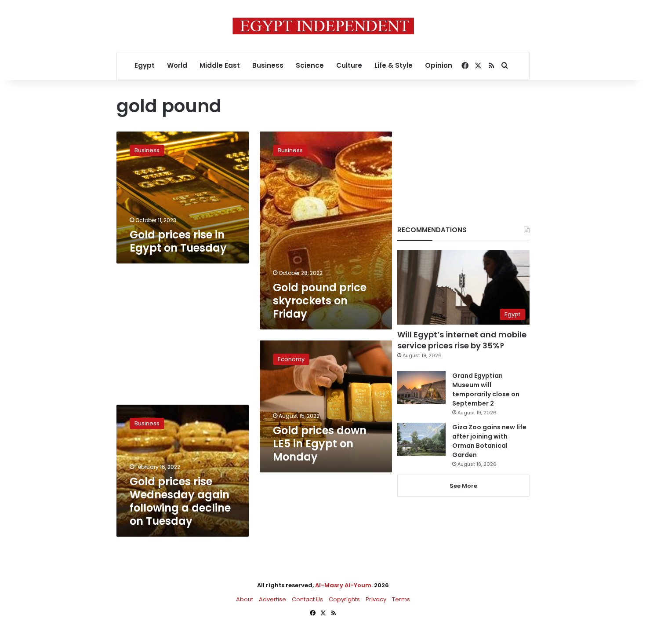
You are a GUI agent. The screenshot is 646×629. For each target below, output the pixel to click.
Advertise (272, 599)
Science (310, 65)
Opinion (438, 65)
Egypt (144, 65)
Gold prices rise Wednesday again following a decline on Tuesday (180, 501)
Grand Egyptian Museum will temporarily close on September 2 (485, 389)
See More (463, 486)
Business (267, 65)
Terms (401, 599)
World (177, 65)
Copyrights (344, 599)
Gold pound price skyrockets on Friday (320, 300)
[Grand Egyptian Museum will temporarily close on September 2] (421, 387)
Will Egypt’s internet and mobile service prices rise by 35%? (461, 340)
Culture (349, 65)
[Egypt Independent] (323, 26)
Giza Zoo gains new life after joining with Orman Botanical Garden (489, 441)
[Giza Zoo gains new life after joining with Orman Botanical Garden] (421, 439)
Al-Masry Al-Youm (343, 585)
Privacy (376, 599)
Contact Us (307, 599)
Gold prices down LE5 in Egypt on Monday (320, 443)
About (244, 599)
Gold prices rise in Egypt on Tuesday (178, 241)
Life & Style (393, 65)
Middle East (220, 65)
